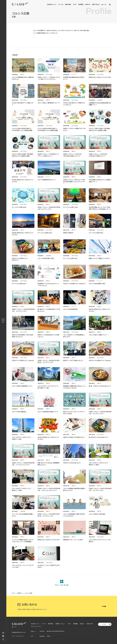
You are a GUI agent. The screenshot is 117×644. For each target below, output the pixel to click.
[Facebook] (3, 636)
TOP (13, 593)
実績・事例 (68, 4)
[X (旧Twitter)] (3, 639)
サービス (60, 4)
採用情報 (80, 4)
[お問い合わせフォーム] (3, 633)
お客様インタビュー (60, 623)
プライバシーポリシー (36, 626)
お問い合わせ (96, 4)
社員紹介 (19, 593)
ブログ (74, 4)
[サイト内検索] (110, 4)
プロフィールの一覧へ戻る (62, 585)
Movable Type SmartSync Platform (55, 631)
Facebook (42, 636)
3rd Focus (42, 631)
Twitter (48, 636)
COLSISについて (51, 4)
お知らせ (87, 4)
